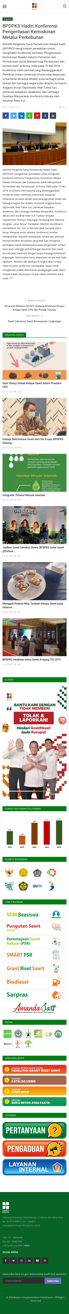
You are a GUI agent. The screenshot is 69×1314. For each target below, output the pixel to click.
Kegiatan (8, 19)
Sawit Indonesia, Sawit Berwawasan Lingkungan (34, 321)
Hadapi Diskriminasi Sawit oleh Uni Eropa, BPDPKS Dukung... (33, 441)
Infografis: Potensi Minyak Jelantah (24, 495)
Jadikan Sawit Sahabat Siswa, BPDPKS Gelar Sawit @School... (33, 549)
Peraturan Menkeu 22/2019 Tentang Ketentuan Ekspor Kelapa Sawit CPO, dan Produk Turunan (34, 308)
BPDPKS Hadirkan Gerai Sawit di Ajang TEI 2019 (32, 659)
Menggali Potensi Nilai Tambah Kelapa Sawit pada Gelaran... (33, 605)
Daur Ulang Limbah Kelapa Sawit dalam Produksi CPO (32, 385)
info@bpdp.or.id (11, 1229)
